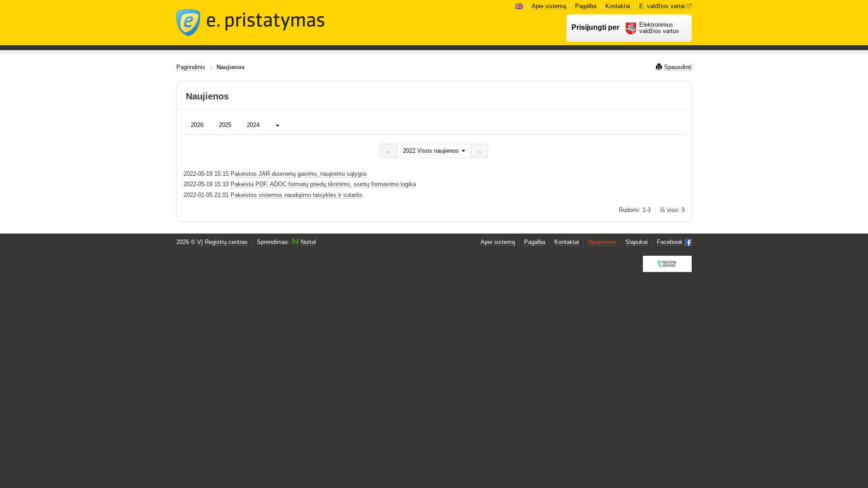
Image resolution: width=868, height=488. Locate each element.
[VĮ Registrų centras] (667, 264)
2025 (225, 125)
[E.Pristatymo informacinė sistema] (250, 22)
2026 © (212, 242)
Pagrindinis (190, 67)
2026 (197, 125)
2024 (253, 125)
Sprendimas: (286, 242)
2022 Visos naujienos (432, 150)
